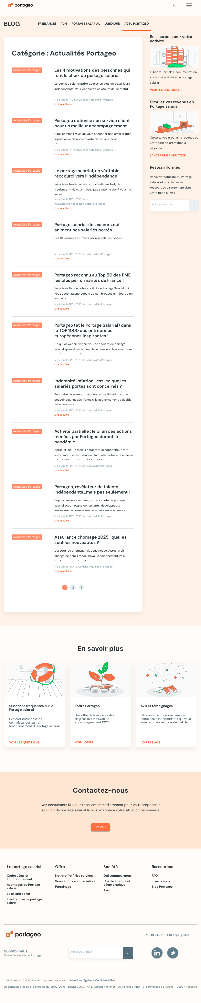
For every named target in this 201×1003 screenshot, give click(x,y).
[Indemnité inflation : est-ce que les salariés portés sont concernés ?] (30, 394)
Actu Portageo (136, 24)
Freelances (47, 24)
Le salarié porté (18, 894)
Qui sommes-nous (117, 875)
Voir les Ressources (166, 90)
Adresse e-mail (162, 204)
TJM (64, 24)
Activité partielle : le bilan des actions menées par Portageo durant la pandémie (93, 436)
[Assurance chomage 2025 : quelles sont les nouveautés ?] (30, 550)
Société (110, 866)
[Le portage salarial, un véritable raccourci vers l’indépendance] (30, 184)
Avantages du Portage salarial (23, 886)
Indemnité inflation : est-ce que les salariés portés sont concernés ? (90, 383)
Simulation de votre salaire (75, 881)
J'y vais (100, 827)
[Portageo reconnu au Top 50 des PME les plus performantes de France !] (30, 288)
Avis (106, 890)
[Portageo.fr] (52, 5)
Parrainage (63, 886)
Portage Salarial (86, 24)
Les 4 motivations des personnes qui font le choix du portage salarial (92, 72)
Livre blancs (161, 881)
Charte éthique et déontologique (116, 883)
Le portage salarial (24, 866)
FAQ (155, 875)
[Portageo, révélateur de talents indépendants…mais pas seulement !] (30, 500)
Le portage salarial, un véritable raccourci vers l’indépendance (87, 173)
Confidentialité (105, 980)
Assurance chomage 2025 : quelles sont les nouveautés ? (90, 539)
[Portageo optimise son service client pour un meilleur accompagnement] (30, 133)
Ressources (162, 866)
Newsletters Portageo (92, 203)
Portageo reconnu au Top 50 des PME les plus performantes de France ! (92, 277)
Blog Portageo (162, 886)
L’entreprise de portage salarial (24, 901)
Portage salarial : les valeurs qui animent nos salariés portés (86, 227)
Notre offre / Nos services (74, 875)
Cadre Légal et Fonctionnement (19, 877)
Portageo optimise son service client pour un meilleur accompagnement (92, 123)
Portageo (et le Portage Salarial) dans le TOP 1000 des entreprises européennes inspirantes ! (92, 330)
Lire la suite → (63, 104)
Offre (60, 866)
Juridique (112, 24)
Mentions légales (81, 980)
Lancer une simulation (168, 155)
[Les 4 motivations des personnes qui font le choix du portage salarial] (30, 83)
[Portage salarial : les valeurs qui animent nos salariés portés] (30, 237)
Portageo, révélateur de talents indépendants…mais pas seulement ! (92, 489)
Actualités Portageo (101, 99)
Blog (12, 24)
